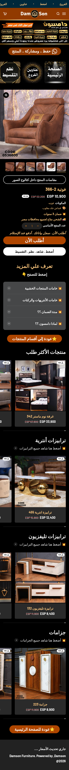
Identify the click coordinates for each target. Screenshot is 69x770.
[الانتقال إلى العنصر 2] (51, 167)
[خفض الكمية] (38, 226)
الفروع (10, 3)
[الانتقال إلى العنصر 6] (9, 167)
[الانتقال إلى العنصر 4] (30, 167)
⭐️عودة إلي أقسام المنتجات (34, 338)
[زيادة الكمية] (26, 226)
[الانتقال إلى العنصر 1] (61, 167)
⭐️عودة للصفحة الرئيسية (35, 729)
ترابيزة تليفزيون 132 (40, 608)
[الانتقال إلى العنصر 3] (40, 167)
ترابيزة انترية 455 (40, 512)
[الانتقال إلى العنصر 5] (20, 167)
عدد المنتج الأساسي (54, 225)
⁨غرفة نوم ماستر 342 (40, 416)
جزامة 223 (40, 704)
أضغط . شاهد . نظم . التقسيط (34, 251)
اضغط (50, 3)
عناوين (30, 3)
